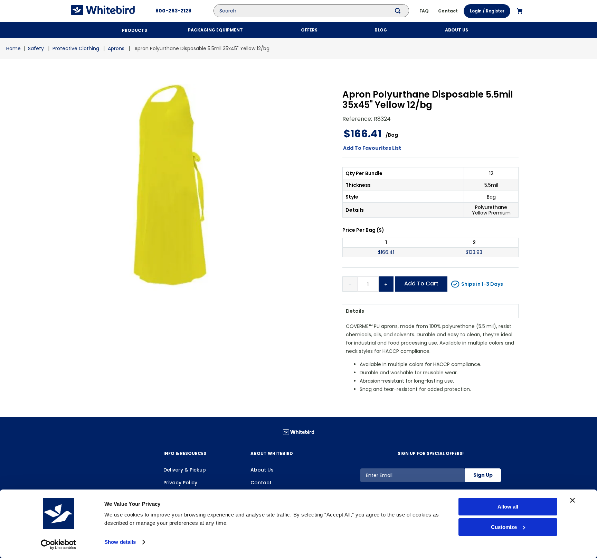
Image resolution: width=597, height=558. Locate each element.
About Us (262, 469)
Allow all (508, 507)
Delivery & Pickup (184, 469)
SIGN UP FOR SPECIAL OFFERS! (431, 453)
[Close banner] (572, 500)
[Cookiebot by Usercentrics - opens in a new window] (58, 544)
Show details (120, 542)
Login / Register (487, 11)
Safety (36, 48)
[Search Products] (399, 10)
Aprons (116, 48)
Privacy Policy (180, 482)
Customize (504, 527)
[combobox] (316, 10)
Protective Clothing (76, 48)
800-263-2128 (173, 10)
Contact (261, 482)
